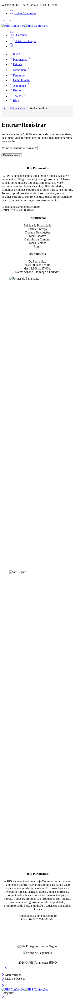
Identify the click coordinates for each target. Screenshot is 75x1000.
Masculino (19, 69)
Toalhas (17, 96)
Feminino (19, 75)
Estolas (17, 64)
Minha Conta (18, 108)
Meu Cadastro (37, 236)
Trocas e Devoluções (37, 232)
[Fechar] (3, 975)
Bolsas (17, 90)
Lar (4, 108)
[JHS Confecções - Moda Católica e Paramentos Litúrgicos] (25, 25)
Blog (16, 100)
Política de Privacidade (37, 225)
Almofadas (19, 85)
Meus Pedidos (37, 243)
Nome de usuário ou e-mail (19, 148)
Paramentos (20, 59)
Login (37, 246)
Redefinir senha (11, 155)
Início (16, 54)
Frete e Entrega (37, 229)
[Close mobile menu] (3, 986)
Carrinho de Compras (37, 239)
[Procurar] (11, 46)
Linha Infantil (21, 80)
